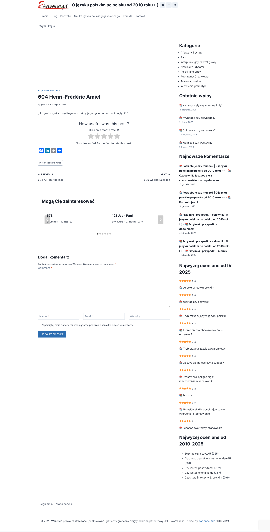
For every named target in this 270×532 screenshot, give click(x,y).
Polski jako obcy (191, 71)
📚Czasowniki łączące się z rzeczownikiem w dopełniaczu (205, 175)
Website (135, 316)
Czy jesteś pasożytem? (199, 468)
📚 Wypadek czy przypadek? (197, 117)
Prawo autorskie (191, 81)
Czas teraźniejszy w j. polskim (203, 477)
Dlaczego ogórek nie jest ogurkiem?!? (208, 458)
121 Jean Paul (122, 215)
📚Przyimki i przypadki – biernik (206, 251)
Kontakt (140, 16)
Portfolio (65, 16)
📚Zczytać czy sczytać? (194, 301)
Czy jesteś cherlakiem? (199, 472)
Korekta (127, 16)
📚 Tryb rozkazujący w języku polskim (203, 315)
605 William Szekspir (157, 177)
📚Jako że (185, 395)
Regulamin (46, 504)
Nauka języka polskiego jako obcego (97, 16)
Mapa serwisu (64, 504)
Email (89, 316)
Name (44, 316)
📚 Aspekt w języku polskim (196, 287)
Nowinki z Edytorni (192, 67)
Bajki (184, 57)
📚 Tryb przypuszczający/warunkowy (202, 348)
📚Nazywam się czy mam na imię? (201, 105)
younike (45, 104)
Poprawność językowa (195, 76)
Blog (54, 16)
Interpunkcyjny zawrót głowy (198, 62)
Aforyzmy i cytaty (49, 91)
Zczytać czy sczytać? (198, 453)
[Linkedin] (175, 5)
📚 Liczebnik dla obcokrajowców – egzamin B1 (200, 332)
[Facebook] (162, 5)
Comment (45, 267)
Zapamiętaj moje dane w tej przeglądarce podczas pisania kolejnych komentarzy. (87, 325)
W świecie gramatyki (193, 86)
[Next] (160, 219)
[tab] (97, 234)
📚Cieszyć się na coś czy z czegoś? (201, 362)
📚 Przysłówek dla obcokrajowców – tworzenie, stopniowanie (202, 411)
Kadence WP (207, 521)
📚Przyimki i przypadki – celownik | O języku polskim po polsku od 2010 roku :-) (204, 219)
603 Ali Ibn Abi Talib (51, 177)
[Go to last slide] (47, 219)
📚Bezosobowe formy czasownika (200, 428)
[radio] (91, 136)
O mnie (44, 16)
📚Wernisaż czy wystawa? (195, 142)
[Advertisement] (104, 66)
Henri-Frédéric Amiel (50, 162)
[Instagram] (169, 5)
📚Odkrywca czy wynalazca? (197, 130)
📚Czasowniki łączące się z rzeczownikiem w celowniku (196, 379)
